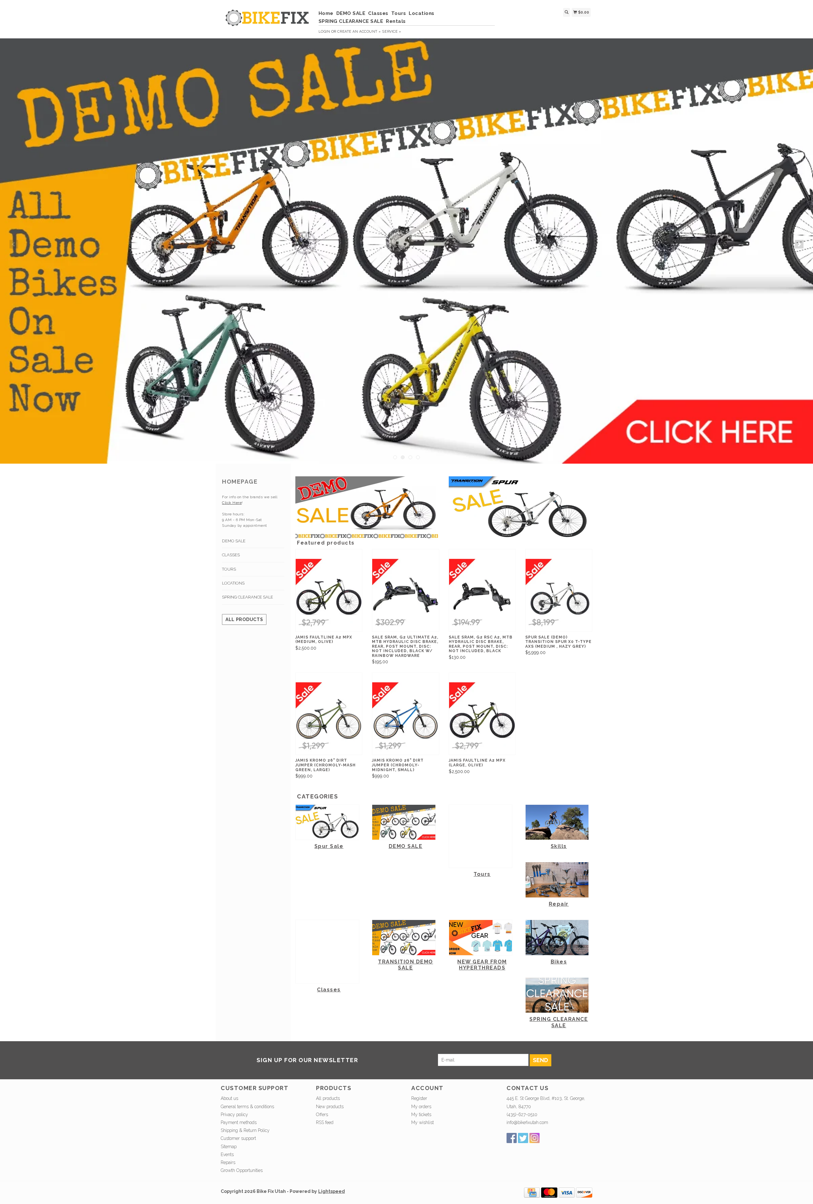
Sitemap (229, 1146)
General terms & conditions (247, 1106)
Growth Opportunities (242, 1170)
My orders (421, 1106)
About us (229, 1098)
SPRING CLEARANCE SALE (351, 21)
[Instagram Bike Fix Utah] (534, 1138)
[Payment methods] (532, 1192)
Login (324, 32)
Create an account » (359, 32)
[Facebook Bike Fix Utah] (512, 1138)
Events (227, 1154)
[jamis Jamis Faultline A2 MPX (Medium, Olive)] (329, 595)
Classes (378, 13)
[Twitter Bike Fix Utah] (523, 1138)
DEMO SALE (351, 13)
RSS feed (324, 1122)
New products (330, 1106)
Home (326, 13)
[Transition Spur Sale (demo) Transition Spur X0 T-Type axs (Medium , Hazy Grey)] (559, 595)
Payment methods (239, 1122)
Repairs (228, 1162)
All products (244, 619)
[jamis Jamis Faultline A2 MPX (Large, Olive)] (482, 718)
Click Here (232, 502)
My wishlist (422, 1122)
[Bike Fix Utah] (267, 21)
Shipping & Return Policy (245, 1130)
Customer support (238, 1138)
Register (419, 1098)
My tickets (421, 1114)
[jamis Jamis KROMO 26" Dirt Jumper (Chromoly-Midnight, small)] (405, 718)
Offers (322, 1114)
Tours (398, 13)
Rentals (396, 21)
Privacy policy (234, 1114)
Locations (421, 13)
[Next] (799, 244)
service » (391, 32)
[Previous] (14, 244)
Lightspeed (331, 1191)
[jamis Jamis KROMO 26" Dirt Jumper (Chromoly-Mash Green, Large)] (329, 718)
